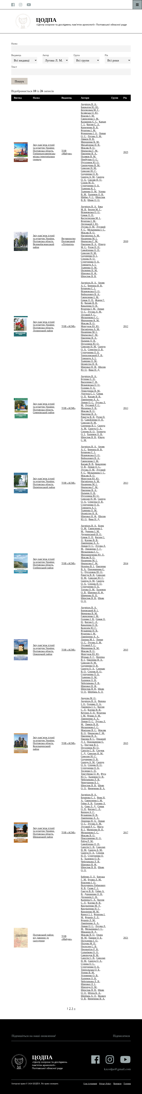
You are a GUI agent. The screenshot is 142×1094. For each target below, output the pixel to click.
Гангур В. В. (87, 891)
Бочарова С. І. (88, 288)
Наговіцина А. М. (90, 235)
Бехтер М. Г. (94, 209)
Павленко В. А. (89, 153)
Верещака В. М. (89, 613)
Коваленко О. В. (89, 305)
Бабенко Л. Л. (88, 876)
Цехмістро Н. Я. (89, 364)
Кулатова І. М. (88, 130)
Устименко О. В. (89, 975)
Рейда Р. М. (87, 841)
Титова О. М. (88, 589)
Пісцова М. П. (88, 943)
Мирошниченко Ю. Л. (92, 554)
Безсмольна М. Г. (90, 109)
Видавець (16, 55)
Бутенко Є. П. (88, 379)
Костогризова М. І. (91, 218)
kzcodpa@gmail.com (117, 1069)
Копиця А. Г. (88, 812)
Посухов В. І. (91, 744)
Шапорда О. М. (89, 987)
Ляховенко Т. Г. (93, 548)
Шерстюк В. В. (88, 276)
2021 (125, 937)
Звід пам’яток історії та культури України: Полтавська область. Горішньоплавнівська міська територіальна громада (44, 152)
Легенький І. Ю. (89, 224)
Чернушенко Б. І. (90, 782)
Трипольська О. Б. (90, 969)
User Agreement (90, 1083)
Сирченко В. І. (88, 425)
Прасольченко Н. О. (91, 838)
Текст (14, 66)
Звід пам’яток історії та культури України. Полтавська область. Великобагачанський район (44, 241)
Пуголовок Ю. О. (90, 162)
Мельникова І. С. (96, 229)
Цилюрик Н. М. (89, 270)
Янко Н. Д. (94, 369)
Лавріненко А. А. (90, 399)
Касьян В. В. (91, 302)
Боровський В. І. (89, 610)
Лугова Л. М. (95, 136)
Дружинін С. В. (89, 897)
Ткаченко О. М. (89, 191)
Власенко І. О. (88, 882)
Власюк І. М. (87, 115)
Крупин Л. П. (88, 712)
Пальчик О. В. (88, 340)
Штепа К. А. (94, 992)
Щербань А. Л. (95, 691)
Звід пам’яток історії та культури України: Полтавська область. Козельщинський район (44, 743)
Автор (45, 55)
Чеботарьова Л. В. (90, 683)
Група (77, 55)
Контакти (117, 1083)
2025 (125, 152)
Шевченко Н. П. (89, 595)
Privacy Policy (105, 1083)
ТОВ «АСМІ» (68, 326)
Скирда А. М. (88, 176)
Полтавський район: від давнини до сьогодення (43, 937)
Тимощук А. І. (88, 264)
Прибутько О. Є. (89, 159)
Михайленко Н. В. (90, 144)
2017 (125, 832)
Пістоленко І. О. (89, 940)
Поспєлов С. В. (89, 946)
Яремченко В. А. (96, 788)
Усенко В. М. (87, 972)
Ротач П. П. (94, 247)
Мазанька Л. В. (89, 408)
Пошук (19, 81)
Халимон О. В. (96, 194)
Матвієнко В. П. (95, 829)
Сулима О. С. (88, 963)
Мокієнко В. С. (89, 730)
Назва (14, 43)
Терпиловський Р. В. (92, 355)
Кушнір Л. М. (88, 920)
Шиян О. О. (93, 200)
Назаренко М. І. (89, 238)
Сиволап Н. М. (88, 168)
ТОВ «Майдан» (66, 152)
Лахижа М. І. (88, 639)
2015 (125, 649)
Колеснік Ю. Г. (89, 627)
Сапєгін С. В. (88, 750)
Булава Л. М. (94, 879)
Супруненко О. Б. (90, 185)
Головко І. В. (87, 619)
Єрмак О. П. (87, 215)
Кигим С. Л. (93, 124)
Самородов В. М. (90, 955)
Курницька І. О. (89, 133)
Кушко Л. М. (94, 715)
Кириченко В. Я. (89, 127)
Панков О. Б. (95, 937)
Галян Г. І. (93, 888)
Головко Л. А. (88, 387)
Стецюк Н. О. (88, 258)
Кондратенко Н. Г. (90, 908)
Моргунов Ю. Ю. (90, 326)
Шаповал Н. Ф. (89, 273)
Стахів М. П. (87, 182)
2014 (125, 563)
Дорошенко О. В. (94, 894)
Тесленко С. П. (88, 770)
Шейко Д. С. (87, 197)
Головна (127, 1083)
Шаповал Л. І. (88, 984)
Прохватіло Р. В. (89, 949)
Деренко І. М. (92, 531)
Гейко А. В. (87, 803)
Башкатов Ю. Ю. (90, 107)
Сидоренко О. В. (89, 173)
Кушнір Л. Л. (92, 917)
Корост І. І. (86, 914)
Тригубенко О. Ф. (90, 773)
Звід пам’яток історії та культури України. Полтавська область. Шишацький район (44, 832)
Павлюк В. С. (88, 738)
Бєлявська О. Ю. (89, 112)
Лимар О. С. (87, 402)
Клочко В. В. (91, 540)
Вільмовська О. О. (90, 212)
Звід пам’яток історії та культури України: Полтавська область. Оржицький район (44, 649)
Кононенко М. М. (90, 911)
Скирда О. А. (95, 428)
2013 (125, 408)
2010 (125, 241)
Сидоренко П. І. (89, 255)
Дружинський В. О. (91, 534)
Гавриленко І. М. (90, 118)
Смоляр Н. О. (95, 179)
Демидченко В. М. (90, 390)
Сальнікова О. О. (90, 952)
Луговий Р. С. (88, 314)
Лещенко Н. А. (88, 820)
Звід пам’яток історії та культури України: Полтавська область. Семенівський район (44, 408)
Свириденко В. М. (90, 165)
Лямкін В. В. (87, 139)
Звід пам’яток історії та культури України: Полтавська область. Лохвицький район (44, 326)
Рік (106, 55)
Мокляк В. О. (88, 147)
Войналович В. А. (90, 294)
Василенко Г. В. (89, 382)
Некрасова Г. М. (89, 150)
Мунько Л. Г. (88, 657)
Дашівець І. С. (88, 706)
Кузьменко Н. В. (89, 630)
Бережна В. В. (95, 285)
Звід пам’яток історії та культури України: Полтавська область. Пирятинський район (44, 483)
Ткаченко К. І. (88, 188)
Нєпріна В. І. (88, 566)
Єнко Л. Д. (90, 806)
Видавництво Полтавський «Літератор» (68, 241)
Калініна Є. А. (88, 899)
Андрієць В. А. (89, 104)
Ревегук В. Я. (88, 416)
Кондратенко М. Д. (91, 905)
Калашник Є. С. (89, 121)
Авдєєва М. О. (88, 698)
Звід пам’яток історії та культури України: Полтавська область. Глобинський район (44, 563)
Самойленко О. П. (90, 250)
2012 (125, 326)
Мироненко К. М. (90, 141)
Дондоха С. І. (88, 393)
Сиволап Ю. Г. (88, 171)
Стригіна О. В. (95, 349)
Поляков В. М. (88, 156)
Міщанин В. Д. (89, 931)
